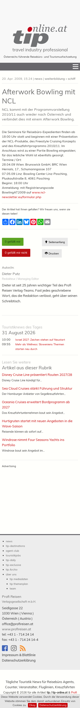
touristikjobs (13, 555)
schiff (71, 79)
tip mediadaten (19, 579)
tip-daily (11, 560)
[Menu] (75, 66)
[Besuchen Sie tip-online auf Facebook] (6, 650)
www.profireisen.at (16, 629)
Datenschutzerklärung (52, 705)
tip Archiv (11, 569)
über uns (11, 574)
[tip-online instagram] (15, 650)
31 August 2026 (22, 330)
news (38, 79)
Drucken (53, 253)
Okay (32, 705)
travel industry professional (40, 49)
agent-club (12, 550)
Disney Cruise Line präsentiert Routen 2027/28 (37, 375)
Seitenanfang (56, 242)
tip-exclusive (13, 564)
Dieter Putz (11, 274)
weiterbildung (55, 79)
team (13, 588)
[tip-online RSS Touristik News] (24, 650)
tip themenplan (19, 583)
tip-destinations (15, 545)
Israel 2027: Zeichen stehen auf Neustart (40, 339)
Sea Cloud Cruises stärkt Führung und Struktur (37, 388)
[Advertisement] (40, 9)
